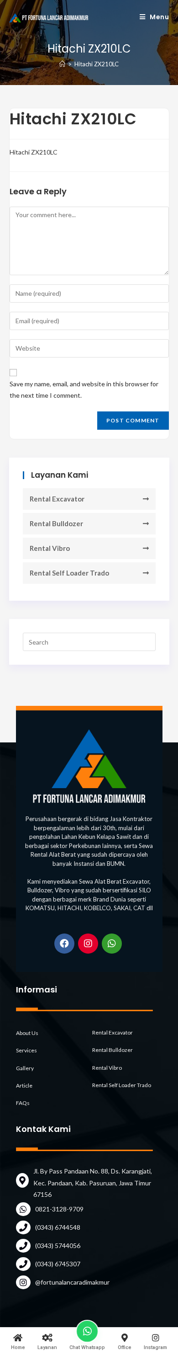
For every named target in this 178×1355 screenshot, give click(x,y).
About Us (27, 1033)
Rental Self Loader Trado (69, 573)
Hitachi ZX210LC (34, 152)
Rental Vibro (50, 548)
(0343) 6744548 (57, 1227)
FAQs (23, 1102)
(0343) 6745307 (57, 1264)
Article (24, 1085)
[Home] (62, 64)
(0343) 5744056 (57, 1245)
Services (26, 1050)
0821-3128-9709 (59, 1209)
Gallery (25, 1068)
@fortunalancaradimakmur (72, 1282)
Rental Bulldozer (56, 523)
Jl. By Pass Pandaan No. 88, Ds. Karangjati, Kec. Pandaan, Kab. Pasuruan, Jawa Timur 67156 (92, 1182)
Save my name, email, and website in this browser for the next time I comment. (84, 389)
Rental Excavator (57, 499)
